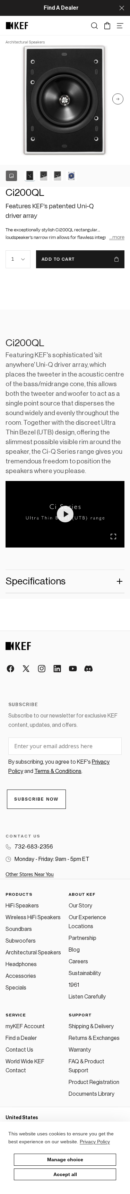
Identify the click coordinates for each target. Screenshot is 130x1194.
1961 (74, 985)
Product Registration (94, 1082)
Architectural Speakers (33, 952)
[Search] (94, 25)
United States (22, 1117)
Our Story (80, 906)
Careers (78, 961)
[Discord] (89, 669)
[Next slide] (118, 100)
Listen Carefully (87, 997)
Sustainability (85, 973)
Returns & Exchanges (94, 1038)
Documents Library (91, 1094)
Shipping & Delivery (91, 1026)
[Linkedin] (58, 669)
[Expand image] (113, 536)
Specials (16, 988)
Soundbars (19, 929)
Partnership (82, 938)
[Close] (121, 8)
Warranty (80, 1050)
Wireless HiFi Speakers (33, 917)
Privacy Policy (95, 1141)
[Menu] (120, 25)
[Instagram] (42, 669)
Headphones (21, 964)
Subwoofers (21, 941)
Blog (74, 950)
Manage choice (65, 1159)
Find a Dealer (21, 1038)
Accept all (65, 1174)
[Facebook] (11, 669)
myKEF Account (25, 1026)
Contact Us (19, 1050)
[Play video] (65, 514)
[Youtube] (73, 669)
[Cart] (107, 25)
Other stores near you (30, 874)
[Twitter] (26, 669)
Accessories (21, 976)
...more (116, 237)
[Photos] (11, 175)
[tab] (29, 175)
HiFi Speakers (22, 906)
